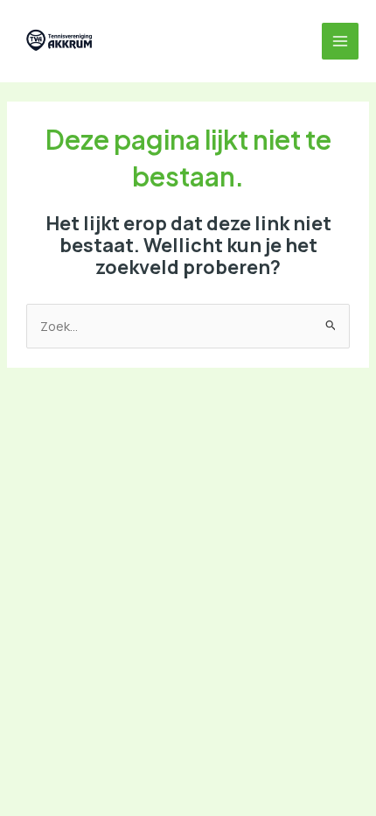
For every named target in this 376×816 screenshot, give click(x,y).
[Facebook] (166, 41)
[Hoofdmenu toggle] (340, 41)
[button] (128, 41)
